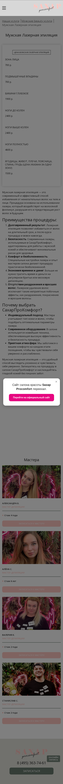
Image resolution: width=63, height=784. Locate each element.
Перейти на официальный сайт (31, 397)
